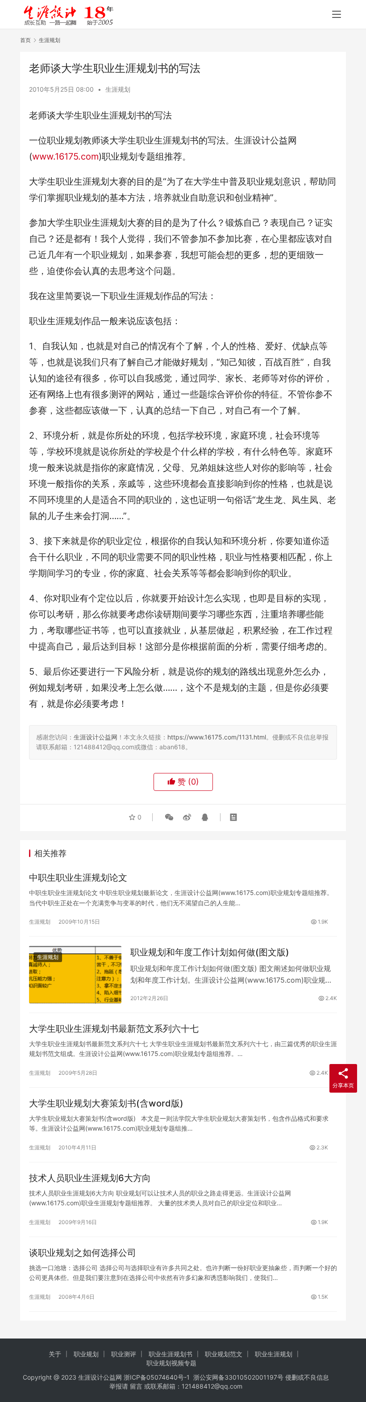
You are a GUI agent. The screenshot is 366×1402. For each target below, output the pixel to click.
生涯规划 (117, 89)
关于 (55, 1354)
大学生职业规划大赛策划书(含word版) (106, 1103)
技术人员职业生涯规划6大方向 (90, 1178)
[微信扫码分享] (169, 817)
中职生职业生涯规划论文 (78, 877)
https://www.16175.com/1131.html (216, 737)
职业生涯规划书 (170, 1354)
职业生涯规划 (273, 1354)
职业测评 (123, 1354)
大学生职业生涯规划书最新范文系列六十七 (114, 1028)
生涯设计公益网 (95, 737)
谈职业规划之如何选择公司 (82, 1252)
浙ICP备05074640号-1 (157, 1377)
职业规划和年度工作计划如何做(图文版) (209, 952)
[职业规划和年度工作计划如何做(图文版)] (75, 974)
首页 (25, 40)
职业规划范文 (223, 1354)
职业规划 (86, 1354)
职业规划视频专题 (171, 1363)
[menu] (336, 14)
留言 (136, 1386)
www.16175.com (65, 156)
